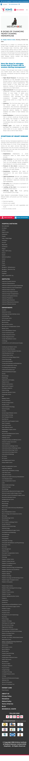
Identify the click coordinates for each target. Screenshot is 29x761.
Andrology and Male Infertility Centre (11, 314)
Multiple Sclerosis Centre (8, 499)
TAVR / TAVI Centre (6, 659)
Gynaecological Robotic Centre (9, 413)
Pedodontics (5, 600)
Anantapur (4, 240)
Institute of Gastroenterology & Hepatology (12, 285)
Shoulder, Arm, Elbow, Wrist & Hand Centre (12, 637)
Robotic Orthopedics (7, 635)
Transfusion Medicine (7, 665)
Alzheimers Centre (6, 312)
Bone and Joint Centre (7, 324)
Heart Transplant (6, 423)
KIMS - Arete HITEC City (7, 275)
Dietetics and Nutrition (7, 384)
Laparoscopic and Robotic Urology (10, 470)
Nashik (3, 254)
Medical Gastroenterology (8, 485)
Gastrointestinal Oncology (8, 406)
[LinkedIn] (21, 716)
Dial (6, 1)
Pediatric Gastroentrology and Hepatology (12, 567)
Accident (4, 310)
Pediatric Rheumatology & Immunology (11, 588)
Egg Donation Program (7, 386)
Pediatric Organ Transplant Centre (10, 579)
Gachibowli (4, 246)
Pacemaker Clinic (6, 544)
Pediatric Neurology (7, 571)
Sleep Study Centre (6, 639)
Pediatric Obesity (6, 573)
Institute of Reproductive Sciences (10, 302)
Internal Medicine (6, 443)
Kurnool (4, 242)
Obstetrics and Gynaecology (9, 526)
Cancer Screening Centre (8, 332)
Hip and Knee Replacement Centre (10, 433)
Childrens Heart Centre (7, 355)
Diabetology (5, 377)
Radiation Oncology (7, 621)
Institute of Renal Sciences (8, 300)
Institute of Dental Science (8, 283)
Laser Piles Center (6, 472)
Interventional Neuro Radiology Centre (11, 448)
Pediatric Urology (6, 594)
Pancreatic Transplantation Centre (10, 553)
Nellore (3, 230)
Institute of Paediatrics (7, 297)
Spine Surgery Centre (7, 647)
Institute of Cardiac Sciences (9, 281)
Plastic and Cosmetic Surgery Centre (11, 606)
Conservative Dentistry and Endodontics (12, 363)
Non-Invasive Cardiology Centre (9, 522)
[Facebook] (7, 716)
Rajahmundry (5, 232)
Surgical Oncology (6, 655)
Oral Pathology (5, 534)
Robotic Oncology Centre (8, 633)
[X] (11, 716)
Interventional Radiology (8, 454)
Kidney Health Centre (7, 462)
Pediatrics (4, 598)
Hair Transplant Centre (7, 417)
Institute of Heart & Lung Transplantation (12, 287)
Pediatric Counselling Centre (9, 563)
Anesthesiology (5, 316)
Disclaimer (5, 699)
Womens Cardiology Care (8, 684)
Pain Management (6, 548)
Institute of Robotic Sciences (9, 304)
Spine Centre (5, 645)
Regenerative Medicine (7, 627)
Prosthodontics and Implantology (10, 614)
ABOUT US (5, 693)
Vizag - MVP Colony (6, 250)
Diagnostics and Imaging (8, 379)
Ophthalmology (6, 528)
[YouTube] (18, 716)
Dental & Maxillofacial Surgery (9, 371)
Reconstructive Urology (8, 625)
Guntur (3, 259)
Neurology (4, 515)
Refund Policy (6, 701)
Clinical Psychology (6, 359)
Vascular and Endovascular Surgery (10, 678)
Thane (3, 263)
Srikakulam (4, 234)
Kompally (4, 271)
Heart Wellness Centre (7, 427)
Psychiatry (4, 616)
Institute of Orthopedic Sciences (9, 295)
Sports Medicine (6, 649)
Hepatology (5, 431)
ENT (3, 396)
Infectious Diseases (6, 435)
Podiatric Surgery (6, 608)
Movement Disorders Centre (9, 497)
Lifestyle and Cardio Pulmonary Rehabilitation (13, 476)
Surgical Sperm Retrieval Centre (9, 657)
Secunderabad (5, 226)
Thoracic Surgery (6, 663)
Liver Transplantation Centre (9, 480)
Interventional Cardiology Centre (10, 446)
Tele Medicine (5, 661)
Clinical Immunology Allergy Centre (10, 357)
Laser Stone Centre (6, 474)
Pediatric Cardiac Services (8, 561)
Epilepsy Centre (6, 398)
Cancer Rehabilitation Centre (9, 330)
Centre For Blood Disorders (8, 349)
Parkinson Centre (6, 555)
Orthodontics (5, 536)
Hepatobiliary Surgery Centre (9, 429)
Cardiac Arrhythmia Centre (8, 334)
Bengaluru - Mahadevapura (8, 267)
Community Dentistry (7, 361)
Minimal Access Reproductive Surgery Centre (13, 491)
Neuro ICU (4, 509)
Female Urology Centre (7, 402)
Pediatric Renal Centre (7, 585)
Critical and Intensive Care (8, 369)
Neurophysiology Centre (8, 518)
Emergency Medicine (7, 388)
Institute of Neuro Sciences (8, 289)
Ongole (3, 236)
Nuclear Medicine (6, 524)
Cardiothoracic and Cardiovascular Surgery (12, 343)
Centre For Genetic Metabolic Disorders (11, 351)
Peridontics (4, 602)
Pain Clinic (4, 546)
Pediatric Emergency (7, 565)
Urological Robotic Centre (8, 674)
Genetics (4, 410)
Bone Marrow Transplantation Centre (11, 326)
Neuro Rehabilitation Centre (9, 511)
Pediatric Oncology (6, 575)
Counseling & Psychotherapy (9, 367)
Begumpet (4, 244)
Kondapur (4, 228)
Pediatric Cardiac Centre (8, 559)
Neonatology (5, 503)
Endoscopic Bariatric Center (9, 392)
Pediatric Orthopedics (7, 581)
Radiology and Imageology (8, 623)
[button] (14, 4)
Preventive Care (6, 610)
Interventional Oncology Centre (9, 452)
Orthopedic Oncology (7, 540)
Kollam (3, 265)
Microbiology (5, 489)
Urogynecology (6, 669)
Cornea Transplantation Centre (9, 365)
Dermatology (5, 375)
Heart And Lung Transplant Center (10, 421)
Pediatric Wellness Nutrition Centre (10, 596)
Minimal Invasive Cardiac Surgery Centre (12, 493)
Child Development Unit (8, 353)
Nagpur (4, 248)
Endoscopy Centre (6, 394)
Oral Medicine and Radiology (9, 532)
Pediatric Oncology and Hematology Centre (12, 577)
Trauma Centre (5, 667)
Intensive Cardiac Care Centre (9, 441)
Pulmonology (5, 618)
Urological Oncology (7, 671)
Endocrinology (5, 390)
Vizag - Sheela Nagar (7, 238)
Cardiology (4, 340)
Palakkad (4, 273)
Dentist (3, 373)
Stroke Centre (5, 651)
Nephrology (5, 505)
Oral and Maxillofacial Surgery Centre (11, 530)
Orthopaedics (5, 538)
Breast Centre (5, 328)
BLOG (4, 706)
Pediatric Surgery (6, 590)
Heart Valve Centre (6, 425)
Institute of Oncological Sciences (10, 291)
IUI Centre (4, 456)
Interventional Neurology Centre (10, 450)
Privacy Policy (7, 696)
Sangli (3, 261)
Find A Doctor (5, 690)
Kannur (4, 252)
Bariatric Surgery (6, 320)
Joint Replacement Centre (8, 460)
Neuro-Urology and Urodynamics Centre (12, 513)
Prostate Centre (6, 612)
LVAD (3, 482)
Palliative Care (5, 551)
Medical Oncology (6, 487)
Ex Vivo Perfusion (6, 400)
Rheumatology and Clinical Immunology (12, 631)
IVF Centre (4, 458)
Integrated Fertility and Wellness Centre (11, 439)
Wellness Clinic (5, 680)
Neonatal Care (5, 501)
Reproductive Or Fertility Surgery (10, 629)
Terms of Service (7, 704)
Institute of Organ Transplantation (10, 293)
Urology (4, 676)
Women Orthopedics (7, 682)
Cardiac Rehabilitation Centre (9, 338)
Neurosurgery (5, 520)
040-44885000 (20, 9)
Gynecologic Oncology (7, 415)
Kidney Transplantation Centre (9, 466)
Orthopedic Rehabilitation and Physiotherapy (13, 542)
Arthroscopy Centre (7, 318)
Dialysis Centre (5, 382)
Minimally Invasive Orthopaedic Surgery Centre (13, 495)
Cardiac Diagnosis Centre (8, 336)
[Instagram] (14, 716)
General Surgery (6, 408)
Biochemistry (5, 322)
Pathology (4, 557)
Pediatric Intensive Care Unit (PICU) (10, 569)
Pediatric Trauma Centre (8, 592)
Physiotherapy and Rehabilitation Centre (12, 604)
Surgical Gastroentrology (8, 653)
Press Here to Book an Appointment (21, 1)
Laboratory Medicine (7, 468)
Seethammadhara (6, 257)
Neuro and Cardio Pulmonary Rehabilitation (12, 507)
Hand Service (5, 419)
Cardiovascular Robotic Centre (9, 346)
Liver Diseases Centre (7, 478)
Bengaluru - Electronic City (8, 269)
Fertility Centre (5, 404)
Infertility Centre (6, 437)
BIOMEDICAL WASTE (9, 709)
